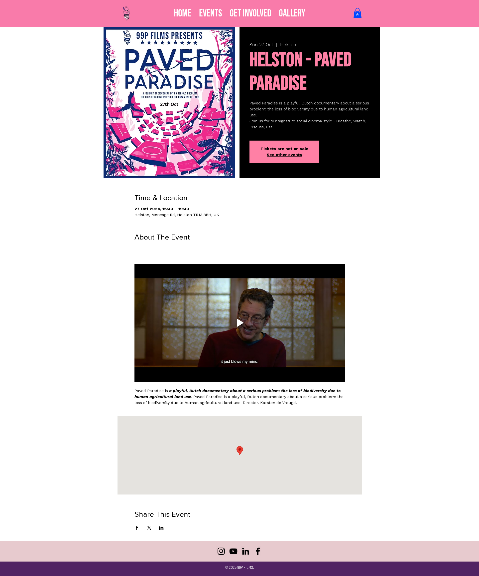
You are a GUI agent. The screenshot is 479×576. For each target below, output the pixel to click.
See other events (284, 154)
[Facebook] (258, 551)
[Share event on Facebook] (136, 528)
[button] (250, 13)
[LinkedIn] (245, 551)
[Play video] (239, 323)
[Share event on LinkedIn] (161, 528)
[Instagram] (221, 551)
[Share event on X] (149, 528)
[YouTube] (233, 551)
